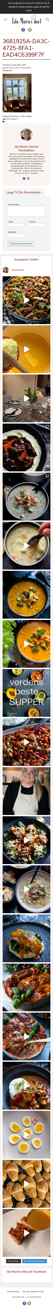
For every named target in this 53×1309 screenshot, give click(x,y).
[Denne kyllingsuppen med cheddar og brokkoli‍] (26, 644)
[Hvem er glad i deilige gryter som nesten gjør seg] (26, 447)
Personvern (13, 1291)
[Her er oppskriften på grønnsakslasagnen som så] (26, 987)
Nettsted (12, 232)
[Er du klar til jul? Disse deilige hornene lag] (26, 1184)
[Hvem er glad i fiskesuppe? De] (26, 546)
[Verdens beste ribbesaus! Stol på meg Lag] (26, 1233)
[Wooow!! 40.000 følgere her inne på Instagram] (26, 791)
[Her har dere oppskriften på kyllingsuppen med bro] (26, 595)
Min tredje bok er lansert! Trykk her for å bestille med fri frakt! (28, 7)
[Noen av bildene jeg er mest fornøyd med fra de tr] (26, 938)
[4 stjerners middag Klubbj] (26, 398)
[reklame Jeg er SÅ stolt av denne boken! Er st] (26, 693)
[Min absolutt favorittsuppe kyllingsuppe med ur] (26, 889)
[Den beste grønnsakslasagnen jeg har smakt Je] (26, 1036)
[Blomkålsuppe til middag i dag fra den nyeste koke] (26, 349)
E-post (31, 222)
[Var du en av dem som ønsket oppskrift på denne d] (26, 496)
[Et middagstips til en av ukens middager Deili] (26, 840)
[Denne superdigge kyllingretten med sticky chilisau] (26, 742)
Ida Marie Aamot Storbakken (18, 67)
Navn (10, 222)
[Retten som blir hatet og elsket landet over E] (26, 1135)
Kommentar (13, 204)
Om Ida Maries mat (32, 1291)
